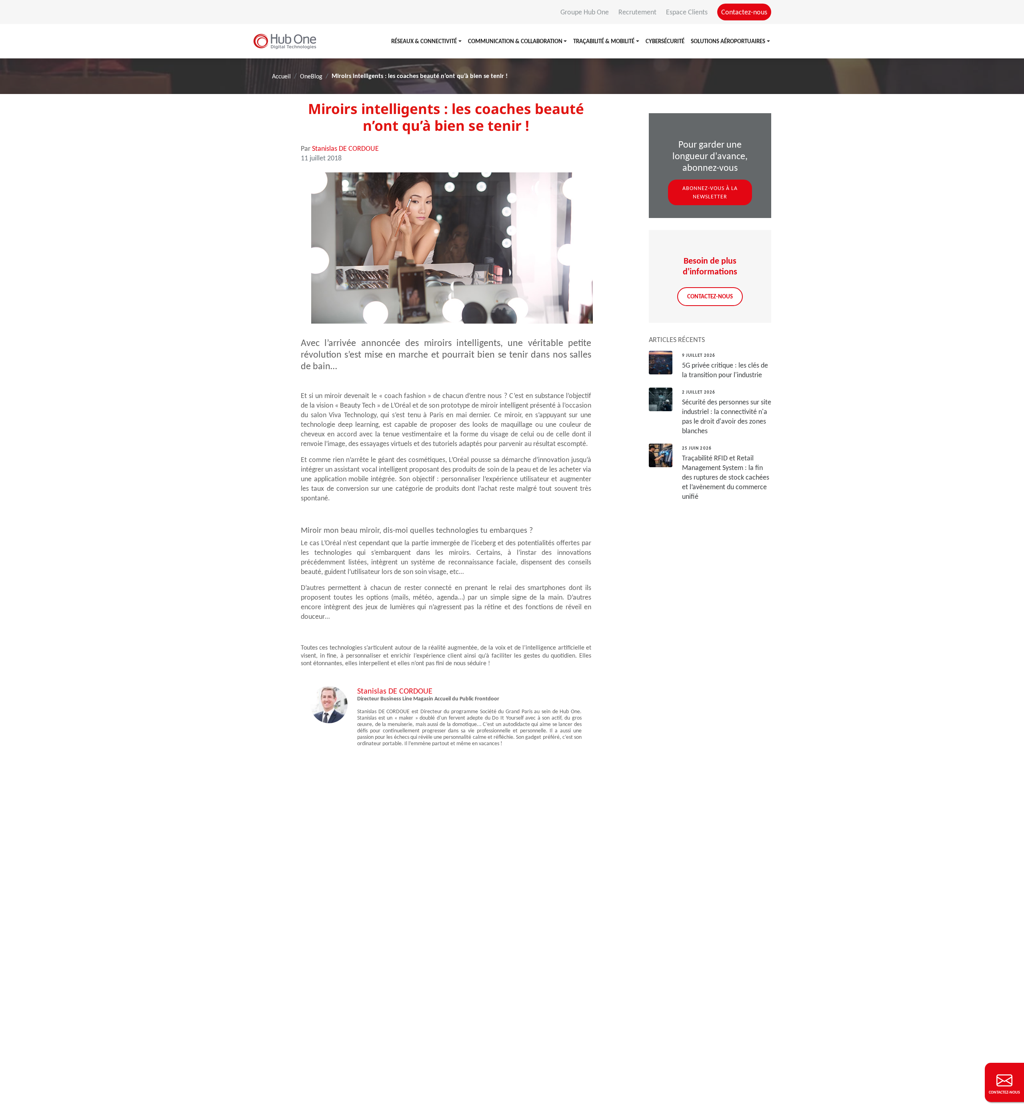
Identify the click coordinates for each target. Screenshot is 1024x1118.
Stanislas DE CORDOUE (345, 148)
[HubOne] (285, 41)
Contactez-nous (744, 12)
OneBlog (311, 76)
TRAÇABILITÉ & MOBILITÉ (603, 41)
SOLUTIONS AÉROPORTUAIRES (728, 41)
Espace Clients (687, 12)
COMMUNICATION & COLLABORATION (515, 41)
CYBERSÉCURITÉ (665, 41)
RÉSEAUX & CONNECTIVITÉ (424, 41)
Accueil (281, 76)
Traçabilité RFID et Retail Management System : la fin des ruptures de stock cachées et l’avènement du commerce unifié (725, 477)
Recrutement (638, 12)
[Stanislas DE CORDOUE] (329, 704)
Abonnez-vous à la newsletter (710, 192)
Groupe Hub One (585, 12)
